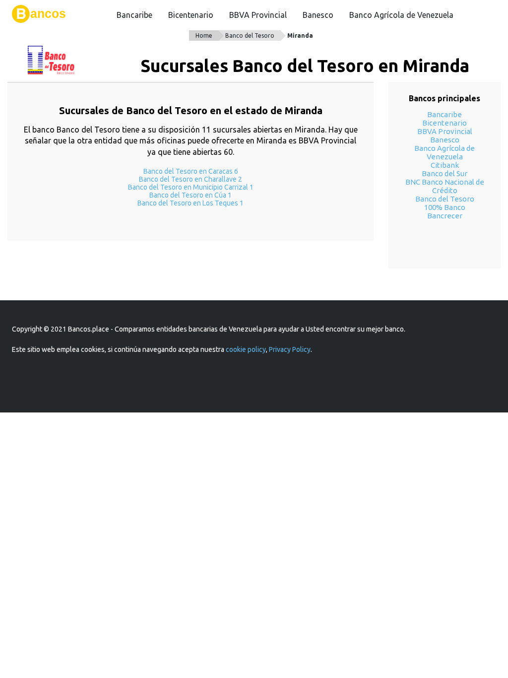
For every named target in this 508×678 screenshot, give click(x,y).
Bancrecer (444, 215)
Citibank (445, 165)
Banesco (318, 14)
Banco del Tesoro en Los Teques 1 (190, 203)
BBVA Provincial (258, 14)
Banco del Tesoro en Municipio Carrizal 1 (191, 187)
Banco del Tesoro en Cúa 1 (190, 195)
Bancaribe (134, 14)
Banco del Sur (444, 173)
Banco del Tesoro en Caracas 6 (190, 171)
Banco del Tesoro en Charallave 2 (190, 179)
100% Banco (444, 207)
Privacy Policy (290, 349)
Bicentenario (190, 14)
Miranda (300, 35)
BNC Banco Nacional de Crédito (444, 186)
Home (203, 35)
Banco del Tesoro (249, 35)
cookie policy (246, 349)
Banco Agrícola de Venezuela (401, 14)
